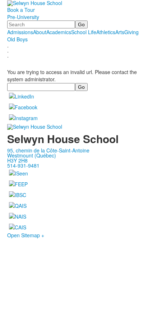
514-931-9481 (23, 165)
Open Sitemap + (25, 235)
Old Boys (17, 39)
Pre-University (23, 16)
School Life (83, 32)
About (39, 32)
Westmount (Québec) (31, 155)
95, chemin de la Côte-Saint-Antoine (48, 150)
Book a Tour (21, 9)
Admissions (20, 32)
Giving (131, 32)
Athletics (105, 32)
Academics (58, 32)
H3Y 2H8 (17, 160)
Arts (119, 32)
